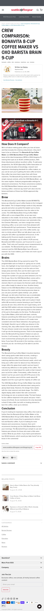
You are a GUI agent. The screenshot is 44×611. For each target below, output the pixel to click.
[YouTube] (17, 599)
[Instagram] (6, 599)
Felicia (25, 67)
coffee (9, 62)
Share (6, 458)
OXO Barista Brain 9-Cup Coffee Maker (24, 155)
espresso (17, 62)
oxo (28, 62)
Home (3, 24)
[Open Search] (37, 10)
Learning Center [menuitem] (24, 17)
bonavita (4, 62)
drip (13, 62)
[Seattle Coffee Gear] (22, 10)
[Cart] (41, 10)
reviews (32, 62)
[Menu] (4, 10)
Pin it (14, 458)
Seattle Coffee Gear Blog (13, 24)
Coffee (4, 534)
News (3, 542)
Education (5, 538)
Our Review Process (8, 80)
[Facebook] (8, 599)
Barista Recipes (7, 530)
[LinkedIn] (14, 599)
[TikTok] (3, 599)
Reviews (4, 547)
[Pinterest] (11, 599)
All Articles (5, 526)
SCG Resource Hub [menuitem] (9, 17)
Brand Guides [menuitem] (36, 17)
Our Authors (18, 80)
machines (23, 62)
